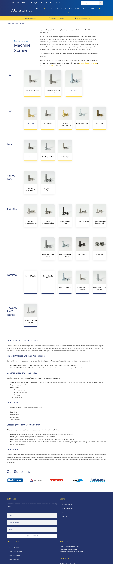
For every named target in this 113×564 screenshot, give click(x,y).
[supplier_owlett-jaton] (15, 479)
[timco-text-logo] (56, 479)
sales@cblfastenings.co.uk (88, 63)
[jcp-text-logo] (35, 479)
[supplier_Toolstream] (98, 479)
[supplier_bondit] (77, 479)
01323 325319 (48, 65)
